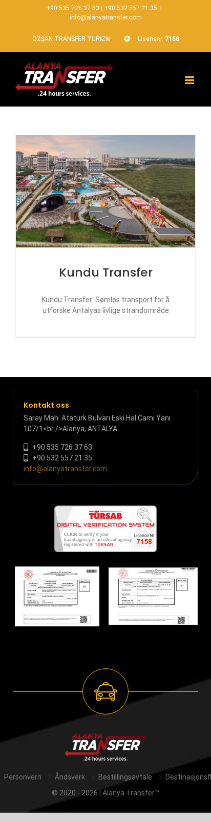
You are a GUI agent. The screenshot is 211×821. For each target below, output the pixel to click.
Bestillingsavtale (125, 777)
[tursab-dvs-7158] (105, 511)
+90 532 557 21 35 (130, 8)
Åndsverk (70, 777)
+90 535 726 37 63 (72, 8)
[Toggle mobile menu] (190, 80)
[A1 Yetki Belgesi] (153, 596)
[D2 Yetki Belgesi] (57, 596)
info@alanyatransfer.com (106, 17)
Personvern (22, 777)
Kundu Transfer (106, 272)
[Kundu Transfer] (105, 191)
